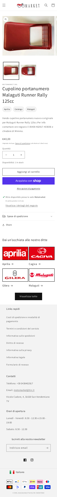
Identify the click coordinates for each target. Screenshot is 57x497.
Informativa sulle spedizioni (20, 335)
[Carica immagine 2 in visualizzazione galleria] (28, 71)
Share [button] (9, 224)
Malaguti (31, 109)
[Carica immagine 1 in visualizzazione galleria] (11, 71)
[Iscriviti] (47, 448)
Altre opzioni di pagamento (28, 188)
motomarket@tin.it (24, 390)
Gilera (6, 285)
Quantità (6, 148)
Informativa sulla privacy (19, 350)
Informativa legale (15, 357)
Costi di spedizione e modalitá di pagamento (23, 319)
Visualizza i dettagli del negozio (22, 205)
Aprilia (7, 109)
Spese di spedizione (22, 143)
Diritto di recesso (15, 342)
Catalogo (18, 109)
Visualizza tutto (28, 296)
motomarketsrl (23, 493)
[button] (3, 5)
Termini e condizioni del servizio (22, 328)
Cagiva (33, 264)
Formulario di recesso (17, 364)
